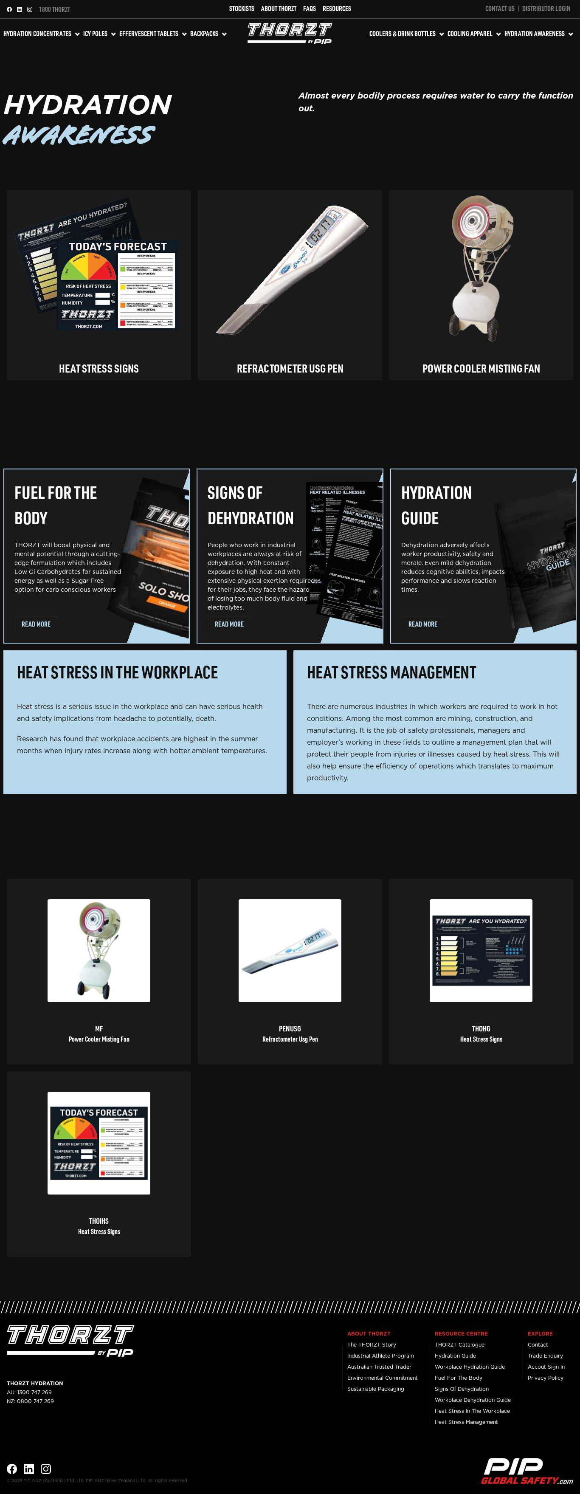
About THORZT (278, 8)
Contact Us (500, 8)
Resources (337, 8)
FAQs (309, 8)
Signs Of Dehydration (462, 1388)
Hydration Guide (455, 1355)
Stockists (241, 8)
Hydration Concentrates (37, 33)
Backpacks (204, 33)
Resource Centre (461, 1333)
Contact (538, 1344)
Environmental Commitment (382, 1377)
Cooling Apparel (470, 33)
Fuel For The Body (458, 1377)
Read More (36, 623)
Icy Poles (95, 33)
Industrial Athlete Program (380, 1355)
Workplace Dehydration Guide (473, 1400)
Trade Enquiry (545, 1355)
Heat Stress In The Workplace (472, 1411)
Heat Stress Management (466, 1422)
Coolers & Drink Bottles (402, 33)
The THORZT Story (371, 1344)
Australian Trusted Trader (379, 1366)
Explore (540, 1333)
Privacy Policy (545, 1377)
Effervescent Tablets (148, 33)
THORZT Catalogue (459, 1344)
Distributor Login (546, 8)
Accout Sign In (546, 1366)
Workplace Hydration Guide (470, 1366)
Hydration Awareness (534, 33)
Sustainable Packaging (375, 1388)
